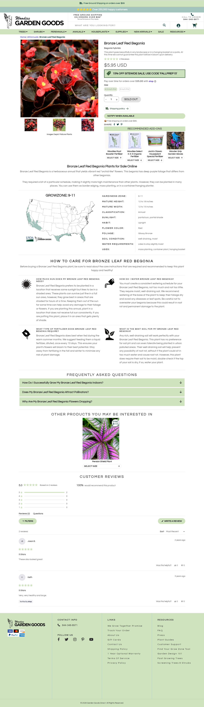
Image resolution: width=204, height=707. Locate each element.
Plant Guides (166, 640)
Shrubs (38, 32)
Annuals (78, 32)
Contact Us (115, 644)
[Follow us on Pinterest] (82, 640)
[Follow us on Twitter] (66, 640)
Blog (160, 626)
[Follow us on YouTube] (91, 640)
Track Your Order (119, 630)
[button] (144, 59)
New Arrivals (142, 32)
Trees (22, 32)
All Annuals (32, 37)
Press (161, 635)
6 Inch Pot (124, 89)
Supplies (121, 32)
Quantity (108, 95)
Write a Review (174, 522)
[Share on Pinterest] (121, 124)
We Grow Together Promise (125, 626)
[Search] (164, 25)
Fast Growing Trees (170, 658)
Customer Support (169, 644)
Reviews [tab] (24, 514)
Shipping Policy (118, 649)
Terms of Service (119, 658)
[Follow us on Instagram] (74, 640)
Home (23, 37)
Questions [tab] (38, 514)
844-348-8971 (191, 19)
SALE (161, 32)
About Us (113, 635)
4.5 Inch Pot (110, 89)
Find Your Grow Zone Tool (174, 649)
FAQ (160, 630)
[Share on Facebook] (114, 124)
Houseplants (99, 32)
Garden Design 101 (170, 654)
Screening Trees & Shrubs (174, 663)
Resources (177, 32)
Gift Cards (114, 640)
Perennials (58, 32)
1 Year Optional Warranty (124, 654)
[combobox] (119, 25)
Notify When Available (120, 116)
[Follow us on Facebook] (59, 640)
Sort (162, 531)
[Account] (178, 25)
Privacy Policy (117, 663)
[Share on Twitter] (118, 124)
